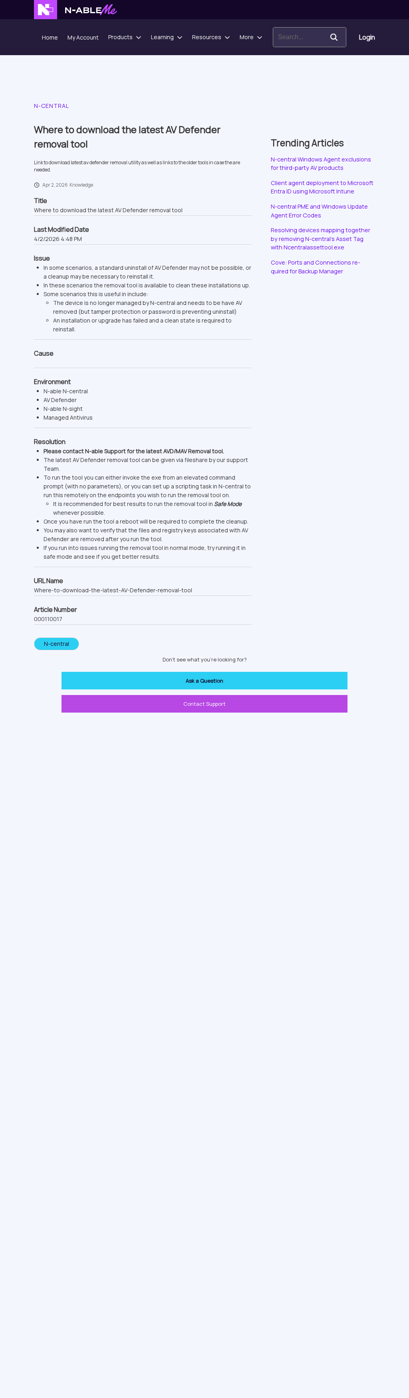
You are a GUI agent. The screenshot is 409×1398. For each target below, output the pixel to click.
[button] (334, 37)
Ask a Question (204, 680)
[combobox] (297, 37)
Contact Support (204, 703)
